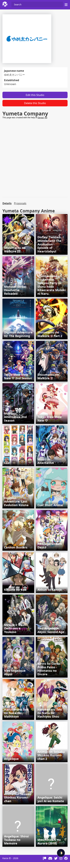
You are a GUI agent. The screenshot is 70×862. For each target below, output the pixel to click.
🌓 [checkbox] (61, 853)
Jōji (46, 117)
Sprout (41, 117)
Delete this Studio (35, 103)
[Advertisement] (35, 158)
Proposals (20, 203)
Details (7, 203)
